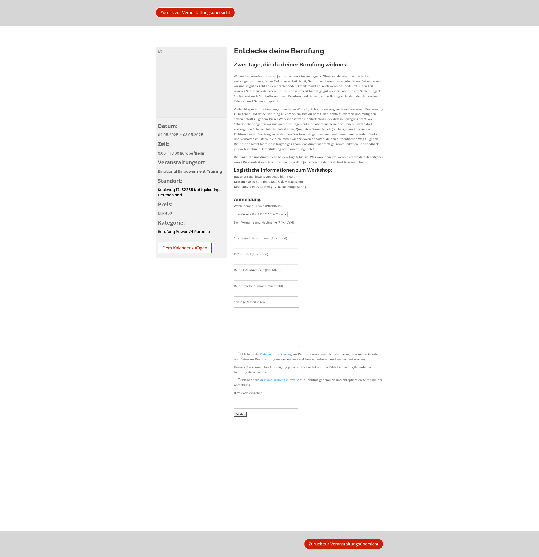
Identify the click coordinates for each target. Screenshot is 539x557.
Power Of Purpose (193, 231)
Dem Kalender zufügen (185, 248)
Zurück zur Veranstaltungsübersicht (195, 12)
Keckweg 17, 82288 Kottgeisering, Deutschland (189, 192)
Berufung (166, 231)
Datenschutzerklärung (276, 354)
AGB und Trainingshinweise (279, 380)
